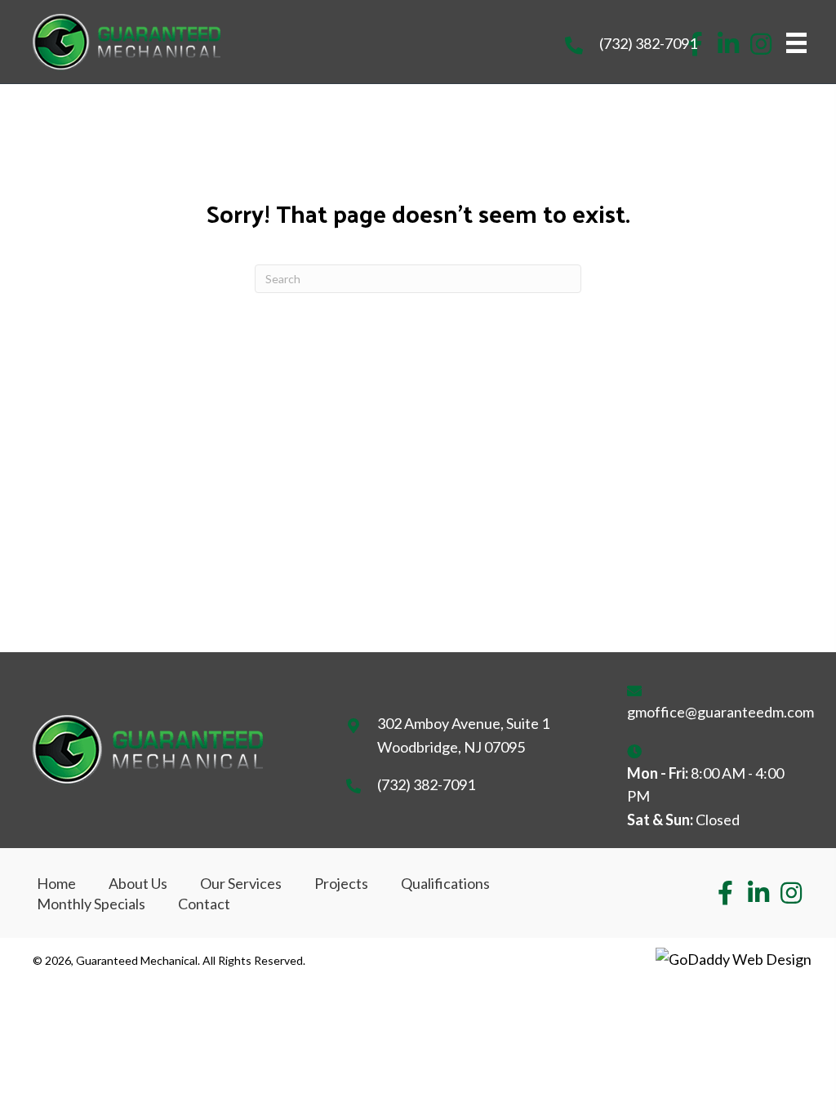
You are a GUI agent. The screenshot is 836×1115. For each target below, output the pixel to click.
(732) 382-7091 (648, 43)
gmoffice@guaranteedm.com (720, 712)
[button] (728, 44)
